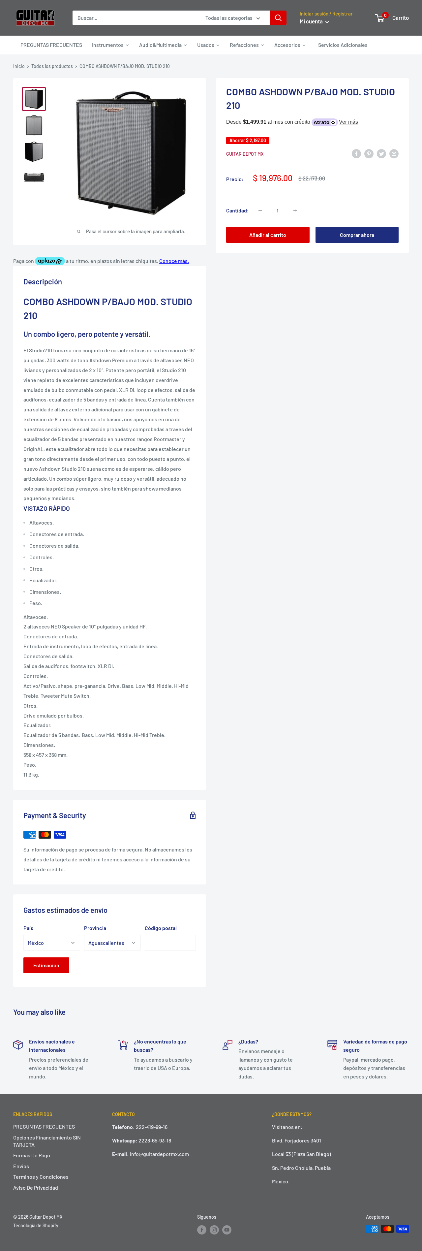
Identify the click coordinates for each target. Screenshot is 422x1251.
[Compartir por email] (394, 153)
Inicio (19, 66)
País (28, 928)
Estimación (46, 965)
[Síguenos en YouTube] (226, 1229)
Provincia (95, 928)
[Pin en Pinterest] (369, 153)
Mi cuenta (312, 21)
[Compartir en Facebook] (356, 153)
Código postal (161, 928)
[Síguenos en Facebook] (201, 1229)
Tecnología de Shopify (35, 1225)
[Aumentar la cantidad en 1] (295, 210)
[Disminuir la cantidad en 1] (260, 210)
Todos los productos (52, 66)
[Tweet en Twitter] (381, 153)
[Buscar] (278, 18)
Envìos (21, 1166)
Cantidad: (237, 210)
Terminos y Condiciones (41, 1176)
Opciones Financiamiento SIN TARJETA (47, 1141)
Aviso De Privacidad (35, 1187)
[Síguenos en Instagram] (214, 1229)
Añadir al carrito (267, 235)
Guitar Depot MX (244, 154)
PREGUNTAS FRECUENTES (44, 1126)
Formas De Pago (31, 1155)
